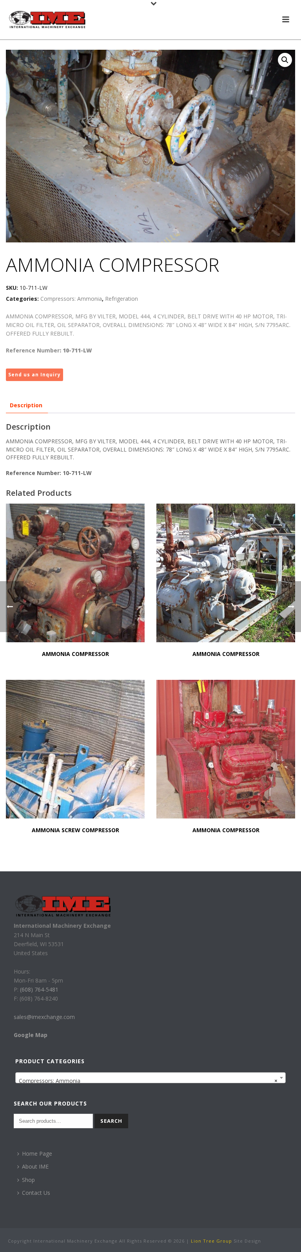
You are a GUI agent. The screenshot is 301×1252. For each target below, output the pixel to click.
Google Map (30, 1035)
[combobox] (150, 1077)
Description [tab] (26, 405)
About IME (35, 1166)
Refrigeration (121, 298)
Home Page (37, 1153)
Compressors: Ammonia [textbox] (148, 1080)
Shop (28, 1179)
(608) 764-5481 (38, 989)
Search (111, 1120)
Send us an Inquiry (34, 374)
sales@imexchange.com (44, 1017)
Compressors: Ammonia (71, 298)
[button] (285, 60)
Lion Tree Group (211, 1241)
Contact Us (36, 1192)
